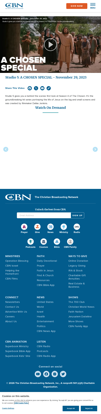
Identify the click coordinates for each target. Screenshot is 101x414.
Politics (41, 326)
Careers (10, 316)
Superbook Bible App (18, 351)
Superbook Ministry (17, 346)
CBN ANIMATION (16, 342)
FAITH (40, 256)
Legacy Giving (77, 265)
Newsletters (12, 302)
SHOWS (73, 297)
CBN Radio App (46, 356)
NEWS (41, 297)
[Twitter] (36, 88)
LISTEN (41, 342)
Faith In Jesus (45, 270)
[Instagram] (55, 374)
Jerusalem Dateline (80, 316)
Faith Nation (75, 311)
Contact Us (12, 306)
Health (41, 316)
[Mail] (42, 88)
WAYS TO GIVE (77, 256)
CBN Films (11, 278)
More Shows (76, 321)
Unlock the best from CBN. (50, 209)
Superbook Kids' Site (17, 356)
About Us (11, 321)
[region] (50, 403)
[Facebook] (30, 88)
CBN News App (46, 331)
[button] (91, 6)
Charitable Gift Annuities (77, 277)
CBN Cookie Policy (21, 403)
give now (77, 5)
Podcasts (42, 351)
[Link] (49, 88)
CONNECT (11, 297)
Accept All (71, 408)
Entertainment (45, 321)
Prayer (41, 265)
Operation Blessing (16, 260)
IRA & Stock (75, 270)
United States (45, 302)
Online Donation (78, 260)
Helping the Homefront (12, 272)
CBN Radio (43, 346)
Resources (43, 280)
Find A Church (45, 275)
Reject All (88, 408)
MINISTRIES (12, 256)
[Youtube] (38, 374)
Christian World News (81, 306)
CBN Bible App (46, 285)
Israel (40, 311)
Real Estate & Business (76, 285)
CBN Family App (78, 326)
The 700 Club (76, 302)
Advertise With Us (16, 311)
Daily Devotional (47, 260)
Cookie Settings (8, 408)
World (40, 306)
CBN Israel (11, 265)
